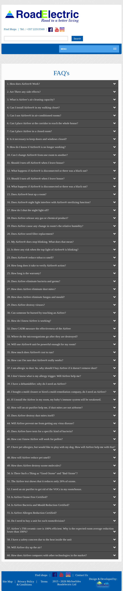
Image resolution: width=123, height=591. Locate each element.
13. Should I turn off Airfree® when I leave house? (36, 178)
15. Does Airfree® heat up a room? (26, 194)
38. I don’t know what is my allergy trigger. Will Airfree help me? (44, 376)
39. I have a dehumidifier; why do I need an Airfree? (36, 383)
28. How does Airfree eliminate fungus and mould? (36, 297)
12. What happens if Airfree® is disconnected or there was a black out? (47, 170)
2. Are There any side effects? (24, 91)
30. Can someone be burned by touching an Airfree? (36, 312)
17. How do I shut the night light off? (28, 210)
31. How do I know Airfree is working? (29, 320)
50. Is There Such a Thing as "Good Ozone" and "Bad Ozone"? (42, 473)
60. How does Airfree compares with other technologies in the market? (47, 555)
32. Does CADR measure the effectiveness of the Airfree (39, 328)
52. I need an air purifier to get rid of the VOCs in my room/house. (44, 489)
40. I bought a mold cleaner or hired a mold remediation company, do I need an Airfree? (56, 391)
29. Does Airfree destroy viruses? (26, 304)
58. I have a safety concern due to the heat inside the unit (39, 539)
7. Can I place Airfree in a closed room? (29, 131)
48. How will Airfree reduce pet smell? (29, 457)
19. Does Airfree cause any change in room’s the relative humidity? (45, 226)
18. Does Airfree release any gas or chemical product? (37, 218)
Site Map (8, 581)
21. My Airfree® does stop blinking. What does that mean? (40, 241)
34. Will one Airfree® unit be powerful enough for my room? (41, 344)
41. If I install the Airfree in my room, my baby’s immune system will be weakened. (54, 399)
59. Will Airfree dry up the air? (24, 547)
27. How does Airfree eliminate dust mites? (31, 289)
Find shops (41, 575)
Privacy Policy (26, 581)
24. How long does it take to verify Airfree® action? (36, 265)
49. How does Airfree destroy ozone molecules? (34, 465)
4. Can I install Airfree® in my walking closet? (33, 107)
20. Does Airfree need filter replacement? (30, 233)
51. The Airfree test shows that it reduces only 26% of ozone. (41, 481)
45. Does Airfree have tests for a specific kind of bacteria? (40, 431)
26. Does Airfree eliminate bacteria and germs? (33, 281)
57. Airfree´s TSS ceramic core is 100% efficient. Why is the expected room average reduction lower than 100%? (60, 530)
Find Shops (10, 29)
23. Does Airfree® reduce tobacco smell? (30, 257)
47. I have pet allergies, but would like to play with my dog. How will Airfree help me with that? (61, 447)
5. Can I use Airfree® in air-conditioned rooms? (34, 115)
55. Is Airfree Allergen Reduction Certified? (32, 512)
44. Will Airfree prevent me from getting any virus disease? (40, 423)
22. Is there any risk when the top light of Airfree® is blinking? (42, 249)
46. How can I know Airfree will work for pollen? (35, 439)
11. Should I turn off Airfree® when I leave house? (35, 162)
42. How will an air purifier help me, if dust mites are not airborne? (45, 407)
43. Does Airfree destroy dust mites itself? (31, 415)
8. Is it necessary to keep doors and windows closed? (37, 139)
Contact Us (81, 575)
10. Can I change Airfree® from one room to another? (37, 155)
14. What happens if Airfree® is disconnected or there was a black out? (47, 186)
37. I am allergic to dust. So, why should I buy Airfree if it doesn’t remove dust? (52, 368)
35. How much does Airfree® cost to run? (30, 352)
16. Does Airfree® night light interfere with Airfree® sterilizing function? (49, 202)
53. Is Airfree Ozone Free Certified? (27, 497)
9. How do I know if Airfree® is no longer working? (36, 147)
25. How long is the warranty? (24, 273)
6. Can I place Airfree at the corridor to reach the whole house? (42, 123)
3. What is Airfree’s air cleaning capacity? (31, 99)
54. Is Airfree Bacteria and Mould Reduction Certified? (38, 505)
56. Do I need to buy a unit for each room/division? (36, 520)
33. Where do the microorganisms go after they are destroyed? (42, 336)
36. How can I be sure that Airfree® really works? (35, 360)
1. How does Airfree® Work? (23, 83)
